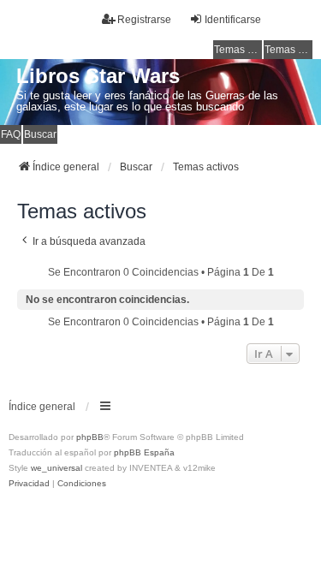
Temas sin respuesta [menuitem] (238, 50)
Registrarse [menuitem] (144, 20)
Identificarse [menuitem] (233, 20)
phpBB (90, 437)
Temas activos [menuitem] (288, 50)
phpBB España (144, 452)
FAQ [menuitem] (11, 134)
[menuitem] (29, 483)
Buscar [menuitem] (40, 134)
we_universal (56, 468)
